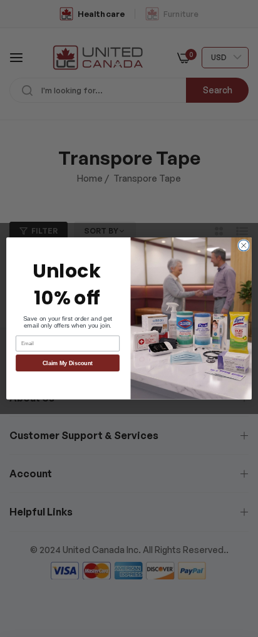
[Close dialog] (243, 245)
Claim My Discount (68, 363)
